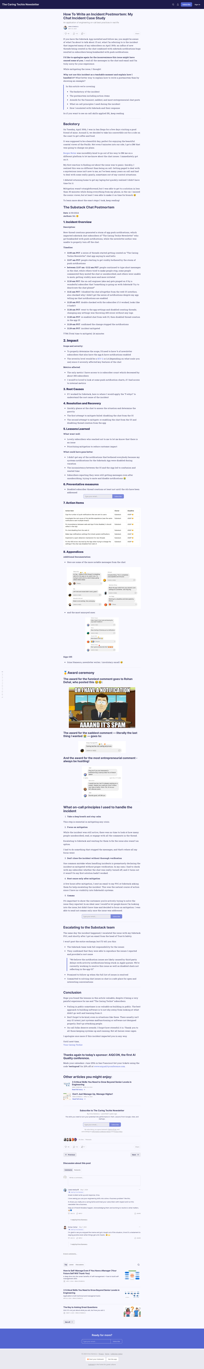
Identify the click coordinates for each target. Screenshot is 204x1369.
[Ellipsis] (139, 1189)
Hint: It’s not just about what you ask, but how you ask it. (84, 1310)
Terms (107, 1354)
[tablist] (72, 1170)
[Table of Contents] (2, 684)
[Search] (173, 4)
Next (134, 1155)
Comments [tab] (68, 1170)
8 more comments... (70, 1254)
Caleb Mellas (72, 1190)
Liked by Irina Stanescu (76, 1192)
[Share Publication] (178, 4)
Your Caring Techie (72, 1044)
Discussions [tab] (80, 1265)
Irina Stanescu (73, 26)
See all (67, 1322)
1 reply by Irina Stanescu (78, 1220)
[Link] (60, 124)
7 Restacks (88, 1140)
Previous (71, 1155)
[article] (102, 1277)
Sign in (197, 4)
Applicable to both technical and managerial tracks (81, 1296)
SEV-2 (100, 358)
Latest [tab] (71, 1265)
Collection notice (116, 1354)
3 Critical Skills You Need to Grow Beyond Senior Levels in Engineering (91, 1291)
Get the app (112, 1359)
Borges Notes (69, 153)
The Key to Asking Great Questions (80, 1307)
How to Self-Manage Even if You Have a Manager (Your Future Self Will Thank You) (90, 1272)
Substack (91, 1364)
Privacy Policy (118, 1132)
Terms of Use (112, 1129)
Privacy (101, 1354)
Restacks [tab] (77, 1170)
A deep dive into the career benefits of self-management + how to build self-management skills (91, 1277)
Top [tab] (66, 1265)
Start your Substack (96, 1359)
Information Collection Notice (101, 1132)
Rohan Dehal (72, 1227)
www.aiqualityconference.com (109, 1066)
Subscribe (186, 4)
